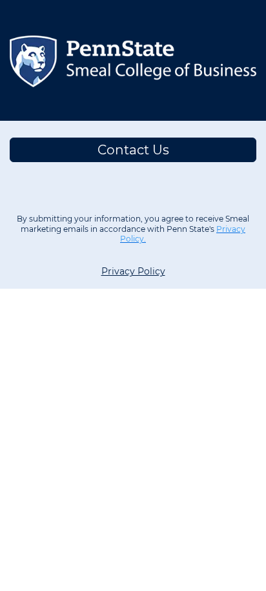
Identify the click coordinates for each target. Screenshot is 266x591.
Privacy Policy (133, 271)
